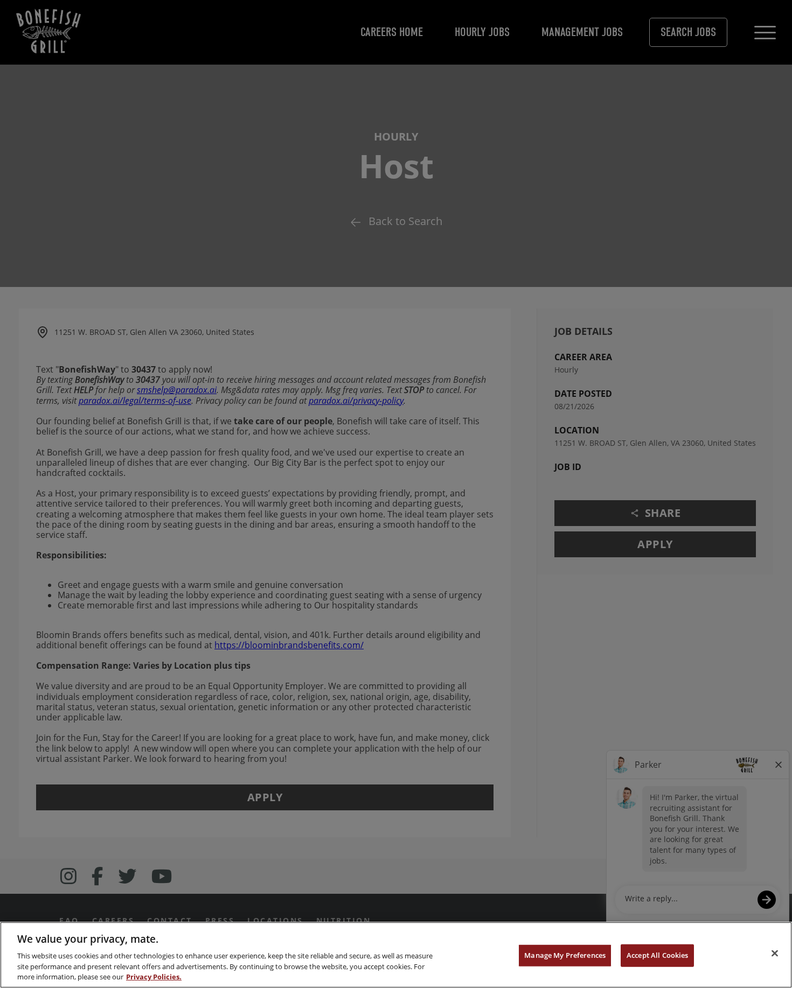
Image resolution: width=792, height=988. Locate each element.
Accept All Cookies (657, 955)
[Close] (775, 953)
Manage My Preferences (565, 955)
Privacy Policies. (154, 977)
